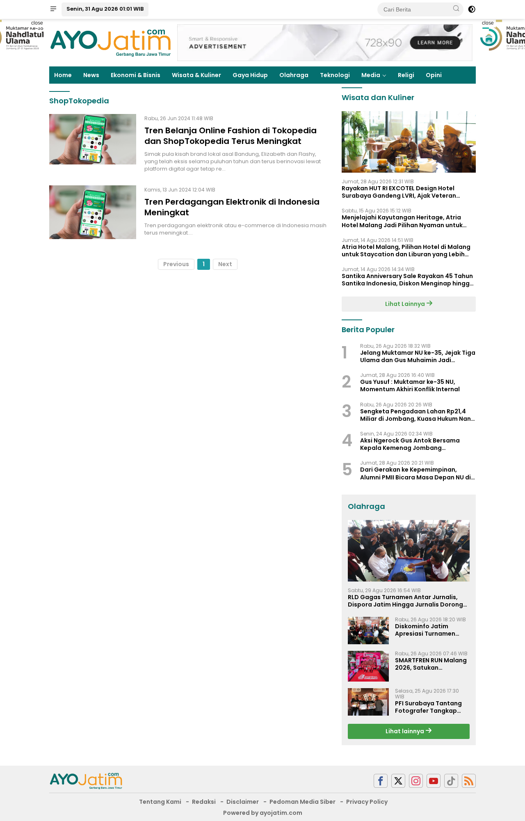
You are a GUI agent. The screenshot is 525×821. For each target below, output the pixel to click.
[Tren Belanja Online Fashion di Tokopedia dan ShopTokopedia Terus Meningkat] (92, 143)
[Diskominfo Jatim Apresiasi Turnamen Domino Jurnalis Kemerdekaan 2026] (368, 630)
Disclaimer (242, 802)
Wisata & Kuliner (196, 75)
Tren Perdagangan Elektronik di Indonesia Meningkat (232, 207)
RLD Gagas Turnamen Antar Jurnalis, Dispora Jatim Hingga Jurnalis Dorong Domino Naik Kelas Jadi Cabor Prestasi (406, 600)
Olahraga (293, 75)
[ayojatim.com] (86, 780)
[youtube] (434, 781)
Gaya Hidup (250, 75)
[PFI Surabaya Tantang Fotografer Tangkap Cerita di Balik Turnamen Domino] (368, 702)
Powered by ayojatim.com (262, 813)
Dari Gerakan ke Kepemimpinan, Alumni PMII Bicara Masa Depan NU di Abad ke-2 (415, 473)
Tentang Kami (160, 802)
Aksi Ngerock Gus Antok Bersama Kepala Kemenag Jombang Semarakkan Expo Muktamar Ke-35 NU (417, 444)
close (37, 23)
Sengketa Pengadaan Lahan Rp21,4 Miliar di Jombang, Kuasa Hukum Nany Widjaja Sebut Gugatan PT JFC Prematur (417, 415)
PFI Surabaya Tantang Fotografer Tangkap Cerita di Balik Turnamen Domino (432, 707)
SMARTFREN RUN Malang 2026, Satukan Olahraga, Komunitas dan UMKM (431, 664)
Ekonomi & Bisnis (135, 75)
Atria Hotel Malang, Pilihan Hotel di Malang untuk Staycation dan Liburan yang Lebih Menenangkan (406, 250)
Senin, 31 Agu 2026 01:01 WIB (105, 9)
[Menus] (53, 9)
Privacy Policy (367, 802)
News (91, 75)
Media (370, 75)
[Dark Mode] (472, 9)
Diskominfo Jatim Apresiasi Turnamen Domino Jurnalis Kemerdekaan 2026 (425, 630)
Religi (406, 75)
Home (63, 75)
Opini (434, 75)
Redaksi (204, 802)
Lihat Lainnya (405, 304)
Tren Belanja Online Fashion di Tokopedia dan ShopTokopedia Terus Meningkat (230, 136)
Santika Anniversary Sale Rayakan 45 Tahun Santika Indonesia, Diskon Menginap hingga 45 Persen (408, 279)
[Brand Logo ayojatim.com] (110, 42)
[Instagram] (416, 781)
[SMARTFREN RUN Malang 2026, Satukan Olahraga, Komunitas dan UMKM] (368, 666)
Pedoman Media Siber (302, 802)
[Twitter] (398, 781)
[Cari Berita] (456, 9)
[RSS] (469, 781)
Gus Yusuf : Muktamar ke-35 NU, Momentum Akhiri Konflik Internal (410, 385)
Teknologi (335, 75)
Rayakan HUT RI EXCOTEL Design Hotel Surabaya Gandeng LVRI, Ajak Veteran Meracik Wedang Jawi (399, 192)
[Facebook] (381, 781)
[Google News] (451, 781)
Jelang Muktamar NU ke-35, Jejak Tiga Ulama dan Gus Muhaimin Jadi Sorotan (417, 356)
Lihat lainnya (405, 731)
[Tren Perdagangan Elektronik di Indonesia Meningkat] (92, 212)
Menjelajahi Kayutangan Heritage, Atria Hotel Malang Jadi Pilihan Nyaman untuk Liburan (402, 221)
